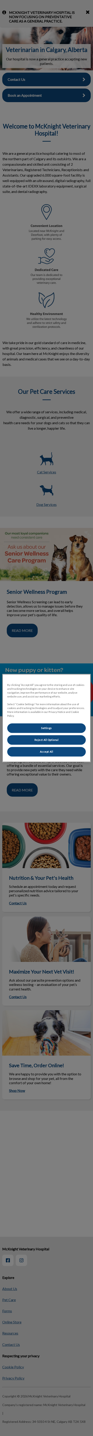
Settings (46, 728)
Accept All (46, 751)
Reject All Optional (47, 739)
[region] (46, 718)
